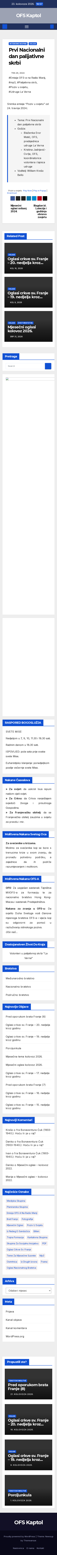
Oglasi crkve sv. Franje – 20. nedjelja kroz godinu (28, 263)
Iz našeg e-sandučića (18, 1231)
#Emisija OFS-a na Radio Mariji (27, 77)
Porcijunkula (13, 1048)
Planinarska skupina (17, 1207)
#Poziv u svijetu (18, 87)
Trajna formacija (15, 1237)
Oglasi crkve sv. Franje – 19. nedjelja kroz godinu (28, 297)
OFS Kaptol (28, 15)
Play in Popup (39, 190)
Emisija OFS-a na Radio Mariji (22, 1213)
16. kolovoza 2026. (22, 1429)
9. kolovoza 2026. (21, 1465)
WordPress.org (15, 1336)
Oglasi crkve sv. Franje (19, 1249)
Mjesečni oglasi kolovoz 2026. (22, 329)
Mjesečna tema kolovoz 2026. (24, 1056)
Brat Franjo (12, 1219)
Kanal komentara (16, 1328)
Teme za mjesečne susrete (21, 1255)
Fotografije (27, 1219)
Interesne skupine (18, 44)
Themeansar (30, 1540)
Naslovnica (18, 1548)
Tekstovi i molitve (17, 1381)
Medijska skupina (16, 1200)
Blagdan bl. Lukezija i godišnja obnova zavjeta (40, 211)
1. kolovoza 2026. (21, 1500)
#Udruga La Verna (20, 91)
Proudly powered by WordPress (20, 1536)
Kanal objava (14, 1319)
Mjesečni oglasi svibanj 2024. (19, 208)
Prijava (10, 1311)
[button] (47, 26)
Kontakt (40, 1548)
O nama (30, 1548)
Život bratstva (25, 323)
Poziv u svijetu (35, 1225)
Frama (44, 1261)
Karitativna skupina (37, 1237)
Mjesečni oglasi (15, 1225)
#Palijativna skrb (27, 82)
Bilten (36, 1231)
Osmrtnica (12, 1261)
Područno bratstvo (17, 994)
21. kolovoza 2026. (22, 1394)
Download (12, 193)
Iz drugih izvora (29, 1261)
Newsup (49, 1536)
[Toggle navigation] (26, 27)
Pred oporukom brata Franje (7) (26, 1084)
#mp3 (12, 82)
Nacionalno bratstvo (18, 986)
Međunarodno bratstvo (20, 978)
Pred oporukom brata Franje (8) (26, 1016)
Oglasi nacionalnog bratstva (21, 1267)
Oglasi (33, 44)
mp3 (42, 1255)
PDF (44, 1243)
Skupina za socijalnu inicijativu (22, 1243)
